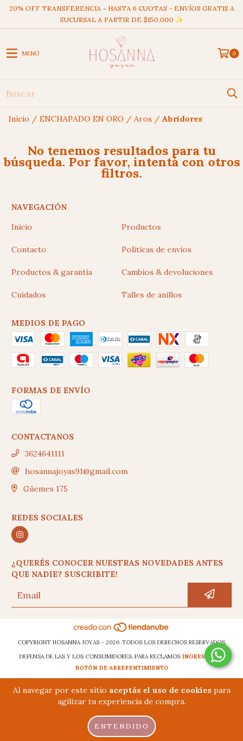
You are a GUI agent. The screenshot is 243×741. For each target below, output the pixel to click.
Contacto (28, 249)
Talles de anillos (152, 295)
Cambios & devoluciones (167, 272)
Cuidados (28, 295)
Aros (143, 119)
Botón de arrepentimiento (121, 667)
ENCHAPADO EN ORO (82, 119)
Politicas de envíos (157, 249)
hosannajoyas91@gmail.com (76, 471)
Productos (141, 227)
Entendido (121, 726)
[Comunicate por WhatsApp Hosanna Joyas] (218, 655)
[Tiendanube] (121, 631)
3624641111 (44, 454)
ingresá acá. (203, 656)
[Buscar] (231, 93)
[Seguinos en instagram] (19, 534)
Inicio (18, 119)
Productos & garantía (51, 272)
